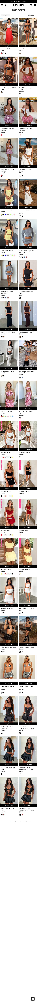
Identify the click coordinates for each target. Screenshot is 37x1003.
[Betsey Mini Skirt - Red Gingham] (9, 151)
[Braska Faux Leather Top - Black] (9, 749)
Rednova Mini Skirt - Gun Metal (26, 687)
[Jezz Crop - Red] (9, 512)
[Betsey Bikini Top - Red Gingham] (9, 110)
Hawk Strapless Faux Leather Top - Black (7, 727)
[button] (33, 999)
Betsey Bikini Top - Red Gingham (7, 129)
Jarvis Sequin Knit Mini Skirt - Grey (7, 292)
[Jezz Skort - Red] (28, 512)
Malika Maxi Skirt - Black (8, 332)
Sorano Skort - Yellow (7, 250)
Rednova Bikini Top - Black (8, 647)
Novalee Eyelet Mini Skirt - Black (26, 292)
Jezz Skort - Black (24, 491)
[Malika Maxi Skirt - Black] (9, 314)
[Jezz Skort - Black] (28, 473)
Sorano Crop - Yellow (6, 210)
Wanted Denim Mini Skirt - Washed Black (27, 372)
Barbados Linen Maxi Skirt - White (27, 210)
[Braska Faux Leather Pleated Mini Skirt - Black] (28, 749)
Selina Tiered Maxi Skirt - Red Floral (26, 412)
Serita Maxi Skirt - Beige (7, 371)
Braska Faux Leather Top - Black (8, 768)
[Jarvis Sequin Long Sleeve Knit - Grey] (28, 232)
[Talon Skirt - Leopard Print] (28, 31)
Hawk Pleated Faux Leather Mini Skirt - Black (26, 727)
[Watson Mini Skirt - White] (28, 590)
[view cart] (35, 5)
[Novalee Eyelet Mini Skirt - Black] (28, 273)
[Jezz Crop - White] (9, 434)
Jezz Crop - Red (5, 530)
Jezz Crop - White (6, 452)
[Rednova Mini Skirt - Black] (28, 629)
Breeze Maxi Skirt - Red (7, 49)
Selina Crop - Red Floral (7, 411)
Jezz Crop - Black (5, 491)
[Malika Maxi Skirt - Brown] (28, 314)
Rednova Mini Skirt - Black (26, 647)
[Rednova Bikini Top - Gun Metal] (8, 667)
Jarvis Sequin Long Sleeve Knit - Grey (26, 251)
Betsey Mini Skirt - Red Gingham (7, 170)
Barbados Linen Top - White (25, 170)
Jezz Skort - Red (23, 530)
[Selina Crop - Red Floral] (9, 394)
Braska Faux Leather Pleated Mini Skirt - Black (26, 768)
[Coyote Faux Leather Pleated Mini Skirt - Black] (28, 790)
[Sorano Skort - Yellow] (9, 232)
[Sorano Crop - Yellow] (9, 192)
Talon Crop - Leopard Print (8, 87)
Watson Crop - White (7, 608)
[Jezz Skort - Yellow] (28, 551)
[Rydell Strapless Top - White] (28, 70)
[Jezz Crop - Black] (9, 473)
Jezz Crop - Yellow (6, 569)
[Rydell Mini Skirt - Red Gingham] (28, 110)
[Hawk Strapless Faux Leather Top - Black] (9, 709)
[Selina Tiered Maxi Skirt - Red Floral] (28, 394)
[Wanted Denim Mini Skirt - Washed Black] (28, 353)
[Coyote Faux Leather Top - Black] (9, 790)
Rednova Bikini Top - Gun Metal (8, 687)
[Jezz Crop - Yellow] (9, 551)
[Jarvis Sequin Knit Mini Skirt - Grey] (9, 273)
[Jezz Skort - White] (28, 434)
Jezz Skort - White (24, 452)
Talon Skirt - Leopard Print (26, 49)
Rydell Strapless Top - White (25, 88)
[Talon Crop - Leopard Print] (9, 70)
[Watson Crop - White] (9, 590)
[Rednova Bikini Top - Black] (9, 629)
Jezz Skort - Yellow (24, 569)
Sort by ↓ (31, 15)
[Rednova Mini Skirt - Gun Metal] (27, 667)
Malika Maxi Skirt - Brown (26, 332)
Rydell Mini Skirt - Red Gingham (25, 129)
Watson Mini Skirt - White (26, 608)
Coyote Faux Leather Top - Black (8, 809)
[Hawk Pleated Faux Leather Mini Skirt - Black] (28, 709)
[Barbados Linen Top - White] (28, 151)
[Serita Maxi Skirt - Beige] (9, 353)
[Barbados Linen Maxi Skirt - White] (28, 192)
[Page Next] (30, 822)
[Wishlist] (31, 5)
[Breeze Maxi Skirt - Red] (9, 31)
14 (26, 822)
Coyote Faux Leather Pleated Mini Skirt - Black (26, 809)
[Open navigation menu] (2, 5)
